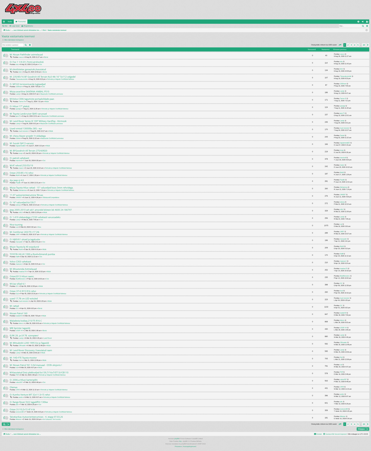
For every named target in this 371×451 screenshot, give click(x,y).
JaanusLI (19, 264)
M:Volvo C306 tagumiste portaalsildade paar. (32, 98)
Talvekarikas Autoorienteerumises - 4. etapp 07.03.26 (36, 416)
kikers (21, 323)
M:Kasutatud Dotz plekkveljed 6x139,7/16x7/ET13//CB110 (39, 372)
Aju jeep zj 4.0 (17, 180)
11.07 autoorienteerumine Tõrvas (26, 195)
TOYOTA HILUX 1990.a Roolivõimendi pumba (32, 254)
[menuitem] (358, 21)
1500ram (19, 86)
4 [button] (354, 44)
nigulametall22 (21, 146)
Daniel (18, 138)
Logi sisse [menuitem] (363, 22)
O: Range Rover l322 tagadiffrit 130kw (29, 402)
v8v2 (20, 212)
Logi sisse (16, 26)
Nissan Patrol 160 (18, 313)
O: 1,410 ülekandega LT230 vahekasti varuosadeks (35, 217)
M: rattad (14, 305)
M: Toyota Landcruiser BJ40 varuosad (28, 113)
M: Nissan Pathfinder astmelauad (26, 54)
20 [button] (364, 44)
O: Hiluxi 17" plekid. (20, 106)
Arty (180, 441)
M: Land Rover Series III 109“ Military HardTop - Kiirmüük (38, 121)
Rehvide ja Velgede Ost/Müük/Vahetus (60, 79)
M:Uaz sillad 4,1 (18, 283)
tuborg (18, 205)
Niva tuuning (16, 224)
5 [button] (358, 44)
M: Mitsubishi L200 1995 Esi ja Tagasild (29, 342)
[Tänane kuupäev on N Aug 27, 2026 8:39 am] (367, 30)
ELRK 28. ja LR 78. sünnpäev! (24, 335)
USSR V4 (19, 330)
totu (17, 64)
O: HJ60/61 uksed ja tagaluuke (25, 239)
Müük (47, 101)
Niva (39, 227)
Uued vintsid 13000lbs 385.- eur (26, 128)
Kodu (10, 22)
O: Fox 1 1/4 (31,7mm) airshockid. (27, 61)
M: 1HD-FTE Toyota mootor (23, 357)
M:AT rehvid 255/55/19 (21, 165)
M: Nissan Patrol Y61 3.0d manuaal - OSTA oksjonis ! (36, 365)
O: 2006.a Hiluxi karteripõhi (24, 379)
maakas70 (22, 271)
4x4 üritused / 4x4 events (52, 419)
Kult (20, 360)
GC (17, 286)
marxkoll (19, 160)
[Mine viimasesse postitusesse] (346, 54)
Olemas (13, 387)
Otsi (5, 26)
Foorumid (22, 22)
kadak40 (19, 316)
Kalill (17, 256)
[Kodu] (23, 9)
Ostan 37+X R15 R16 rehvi (23, 291)
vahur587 (19, 382)
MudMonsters (21, 279)
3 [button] (351, 44)
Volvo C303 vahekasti (20, 261)
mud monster (23, 131)
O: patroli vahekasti (19, 158)
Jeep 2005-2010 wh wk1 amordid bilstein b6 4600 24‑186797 (41, 209)
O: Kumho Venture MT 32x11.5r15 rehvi (30, 394)
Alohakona (22, 190)
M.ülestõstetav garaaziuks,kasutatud (28, 69)
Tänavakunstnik (21, 79)
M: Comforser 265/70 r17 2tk (24, 232)
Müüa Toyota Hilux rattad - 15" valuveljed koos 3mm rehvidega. (41, 187)
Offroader (22, 345)
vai (17, 227)
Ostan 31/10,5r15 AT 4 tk (22, 409)
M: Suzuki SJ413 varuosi (22, 143)
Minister (18, 419)
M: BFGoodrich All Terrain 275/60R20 (28, 150)
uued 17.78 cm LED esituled (24, 298)
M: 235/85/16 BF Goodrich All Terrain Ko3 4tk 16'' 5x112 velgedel (43, 76)
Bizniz (46, 57)
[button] (340, 45)
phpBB (176, 438)
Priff (17, 375)
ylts (17, 404)
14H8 (18, 390)
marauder (19, 242)
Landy (18, 94)
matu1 (21, 168)
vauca (21, 57)
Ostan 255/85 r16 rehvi (21, 172)
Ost (40, 64)
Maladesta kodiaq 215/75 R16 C (26, 320)
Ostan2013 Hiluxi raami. (22, 276)
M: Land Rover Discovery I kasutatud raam (31, 350)
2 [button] (348, 44)
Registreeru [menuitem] (367, 22)
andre (21, 397)
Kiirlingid (4, 22)
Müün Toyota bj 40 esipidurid (24, 246)
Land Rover (48, 338)
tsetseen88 (20, 412)
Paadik (18, 183)
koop (20, 153)
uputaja (18, 109)
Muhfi (18, 175)
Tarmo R (22, 101)
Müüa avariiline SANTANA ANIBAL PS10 (29, 91)
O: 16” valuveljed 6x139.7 (23, 202)
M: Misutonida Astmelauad (23, 268)
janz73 (18, 116)
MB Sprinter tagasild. (20, 328)
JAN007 (18, 197)
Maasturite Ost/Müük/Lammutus (51, 94)
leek (20, 72)
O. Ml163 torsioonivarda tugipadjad (28, 84)
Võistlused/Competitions (50, 197)
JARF (18, 234)
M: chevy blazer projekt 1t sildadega (28, 135)
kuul (17, 293)
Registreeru (28, 26)
